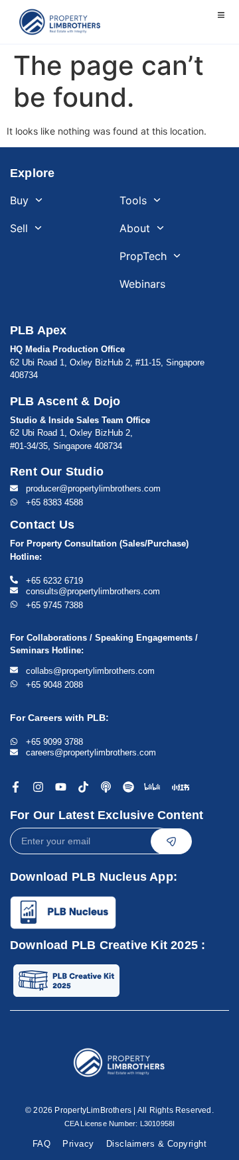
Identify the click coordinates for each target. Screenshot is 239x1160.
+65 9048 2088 (54, 685)
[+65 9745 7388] (14, 604)
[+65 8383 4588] (14, 502)
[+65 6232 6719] (14, 580)
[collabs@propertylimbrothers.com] (14, 670)
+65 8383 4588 (54, 502)
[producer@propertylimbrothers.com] (14, 488)
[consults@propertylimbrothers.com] (14, 590)
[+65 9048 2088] (14, 684)
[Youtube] (60, 787)
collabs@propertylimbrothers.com (90, 671)
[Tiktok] (83, 787)
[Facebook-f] (15, 787)
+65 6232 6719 (54, 581)
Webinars (142, 283)
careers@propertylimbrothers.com (91, 752)
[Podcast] (106, 787)
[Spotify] (128, 787)
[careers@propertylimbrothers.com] (14, 752)
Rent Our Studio (57, 471)
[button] (220, 15)
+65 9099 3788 (54, 742)
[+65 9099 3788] (14, 741)
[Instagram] (38, 787)
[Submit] (171, 841)
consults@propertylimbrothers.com (93, 591)
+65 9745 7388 (54, 605)
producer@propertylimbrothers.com (93, 488)
